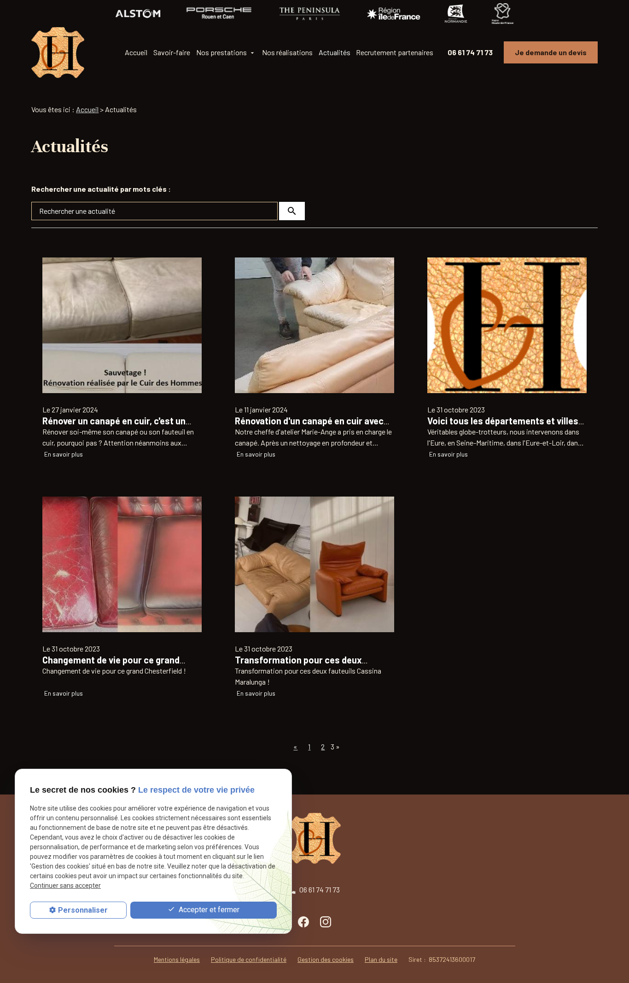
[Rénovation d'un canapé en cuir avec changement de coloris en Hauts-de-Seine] (314, 325)
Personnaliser (83, 910)
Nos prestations (221, 52)
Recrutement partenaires (394, 52)
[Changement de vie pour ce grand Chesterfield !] (122, 564)
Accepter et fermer (208, 909)
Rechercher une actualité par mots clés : (101, 188)
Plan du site (381, 959)
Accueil (136, 52)
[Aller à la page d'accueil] (57, 52)
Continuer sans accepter (65, 886)
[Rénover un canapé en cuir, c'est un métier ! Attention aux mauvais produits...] (122, 325)
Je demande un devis (551, 52)
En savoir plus (63, 454)
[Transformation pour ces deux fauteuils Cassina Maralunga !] (314, 564)
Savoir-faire (171, 52)
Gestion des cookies (325, 959)
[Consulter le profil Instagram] (325, 921)
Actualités (334, 52)
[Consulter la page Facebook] (303, 921)
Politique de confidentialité (248, 959)
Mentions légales (177, 959)
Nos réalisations (287, 52)
